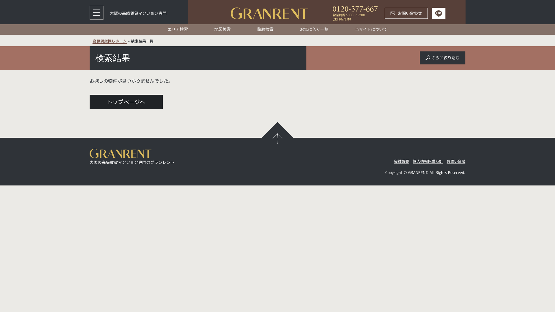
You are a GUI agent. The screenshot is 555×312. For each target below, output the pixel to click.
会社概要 (401, 161)
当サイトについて (371, 29)
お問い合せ (456, 161)
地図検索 (222, 29)
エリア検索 (178, 29)
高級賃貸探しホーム (110, 41)
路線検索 (265, 29)
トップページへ (126, 102)
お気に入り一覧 (314, 29)
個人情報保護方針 (428, 161)
